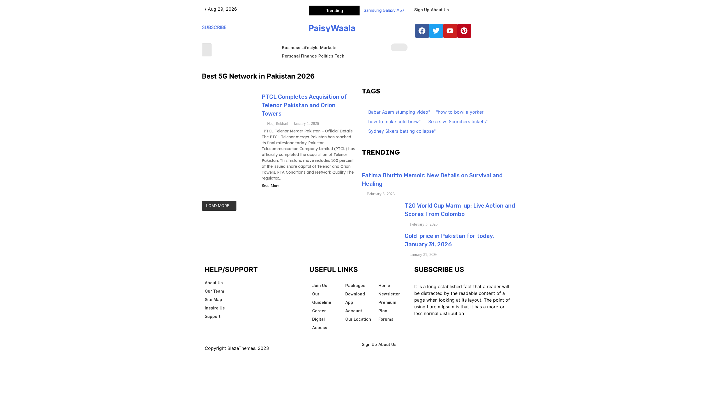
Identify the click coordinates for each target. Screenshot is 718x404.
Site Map (213, 299)
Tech (339, 56)
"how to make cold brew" (393, 121)
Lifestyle (310, 47)
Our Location (358, 319)
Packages (355, 285)
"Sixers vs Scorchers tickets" (457, 121)
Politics (325, 56)
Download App (355, 298)
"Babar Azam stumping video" (398, 112)
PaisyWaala (332, 28)
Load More (217, 205)
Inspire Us (215, 308)
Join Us (319, 285)
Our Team (214, 291)
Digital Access (319, 323)
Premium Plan (387, 306)
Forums (385, 319)
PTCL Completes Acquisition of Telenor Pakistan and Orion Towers (304, 105)
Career (319, 310)
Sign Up (421, 9)
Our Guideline (321, 298)
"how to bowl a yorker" (460, 112)
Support (212, 316)
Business (291, 47)
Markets (328, 47)
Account (353, 310)
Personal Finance (299, 56)
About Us (440, 9)
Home (384, 285)
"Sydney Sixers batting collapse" (401, 131)
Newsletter (389, 294)
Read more (271, 185)
